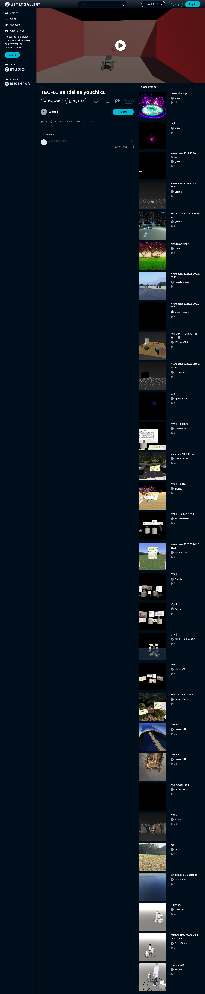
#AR (43, 86)
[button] (96, 101)
